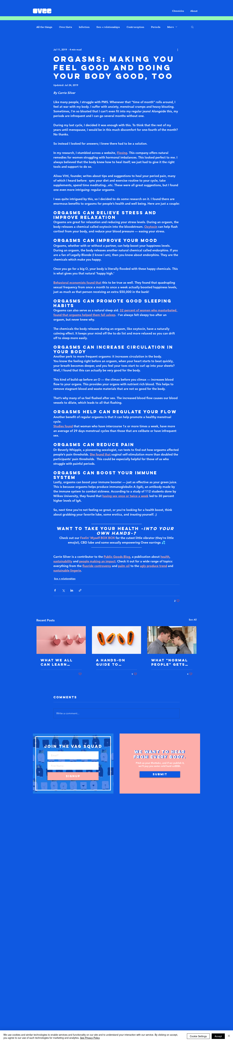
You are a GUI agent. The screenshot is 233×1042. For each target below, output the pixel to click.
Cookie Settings (198, 1036)
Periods (155, 26)
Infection (84, 26)
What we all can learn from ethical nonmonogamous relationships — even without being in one (61, 662)
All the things (44, 26)
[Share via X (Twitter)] (63, 590)
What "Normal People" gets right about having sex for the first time (170, 662)
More (170, 26)
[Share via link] (80, 590)
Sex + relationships (108, 26)
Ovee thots (65, 26)
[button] (192, 26)
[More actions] (178, 50)
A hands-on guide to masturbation (114, 662)
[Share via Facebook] (55, 590)
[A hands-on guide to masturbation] (116, 640)
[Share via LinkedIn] (71, 590)
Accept (218, 1036)
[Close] (229, 1036)
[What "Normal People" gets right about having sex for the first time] (171, 640)
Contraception (135, 26)
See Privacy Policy (90, 1037)
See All (193, 619)
